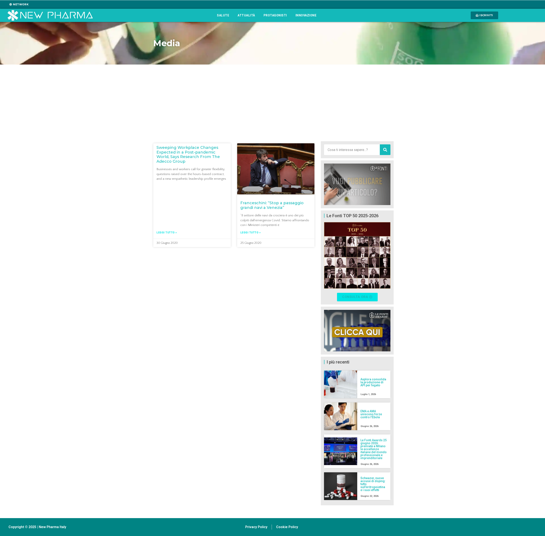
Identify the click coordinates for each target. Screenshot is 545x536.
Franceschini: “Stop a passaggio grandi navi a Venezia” (272, 205)
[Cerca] (385, 149)
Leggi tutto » (166, 232)
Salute (223, 15)
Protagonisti (275, 15)
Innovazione (306, 15)
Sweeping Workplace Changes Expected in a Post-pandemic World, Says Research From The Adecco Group (188, 154)
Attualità (246, 15)
